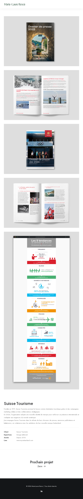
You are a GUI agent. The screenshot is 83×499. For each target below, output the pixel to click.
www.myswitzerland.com (25, 440)
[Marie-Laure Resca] (16, 4)
